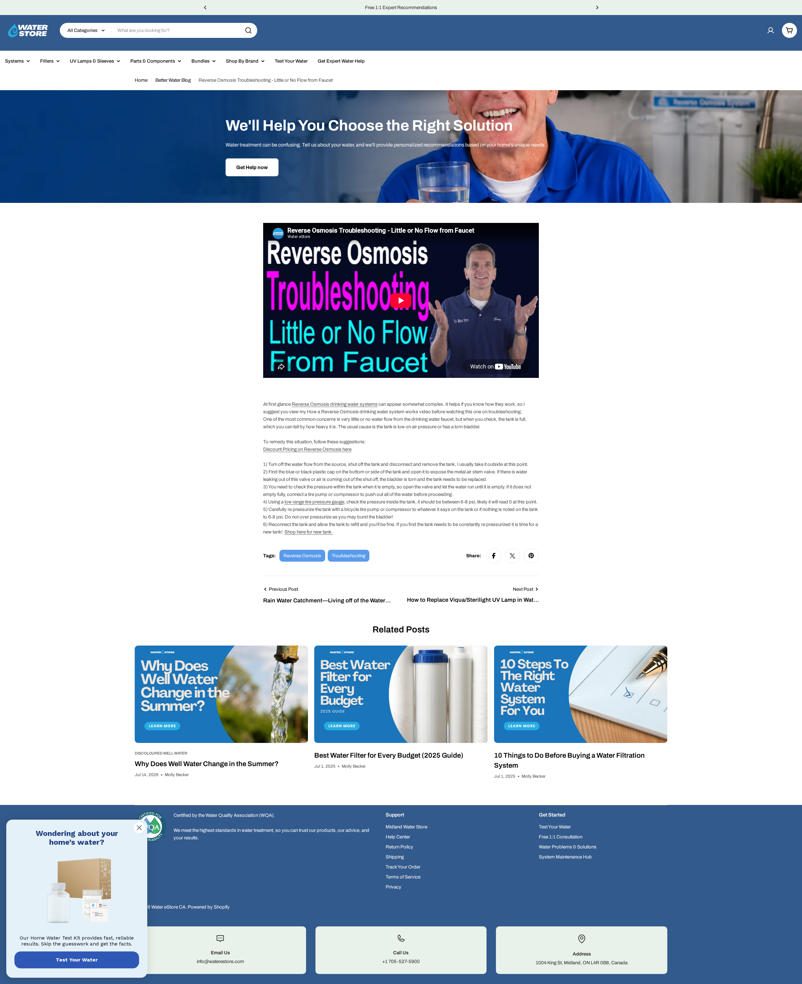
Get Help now (252, 167)
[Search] (248, 30)
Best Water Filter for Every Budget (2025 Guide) (388, 755)
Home (141, 80)
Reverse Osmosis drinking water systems (335, 404)
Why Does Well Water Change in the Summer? (207, 764)
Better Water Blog (173, 80)
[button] (205, 7)
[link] (77, 892)
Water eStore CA (168, 906)
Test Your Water (77, 960)
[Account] (770, 30)
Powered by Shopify (209, 906)
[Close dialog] (139, 827)
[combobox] (158, 30)
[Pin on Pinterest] (531, 555)
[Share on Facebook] (493, 555)
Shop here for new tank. (308, 531)
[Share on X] (512, 555)
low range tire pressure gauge (314, 501)
